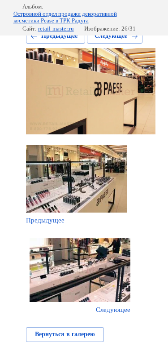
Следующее (111, 35)
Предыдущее (59, 35)
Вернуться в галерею (65, 334)
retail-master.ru (56, 28)
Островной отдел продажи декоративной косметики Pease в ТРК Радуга (65, 17)
